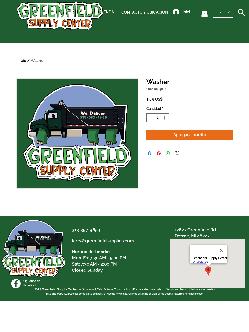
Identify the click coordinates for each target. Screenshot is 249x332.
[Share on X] (177, 153)
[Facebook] (16, 283)
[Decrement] (150, 118)
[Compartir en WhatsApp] (168, 153)
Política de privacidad (148, 289)
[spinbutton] (157, 118)
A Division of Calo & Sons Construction (105, 289)
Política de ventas (202, 289)
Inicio (21, 60)
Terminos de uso (177, 289)
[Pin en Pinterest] (159, 153)
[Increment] (165, 118)
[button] (204, 13)
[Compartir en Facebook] (149, 153)
